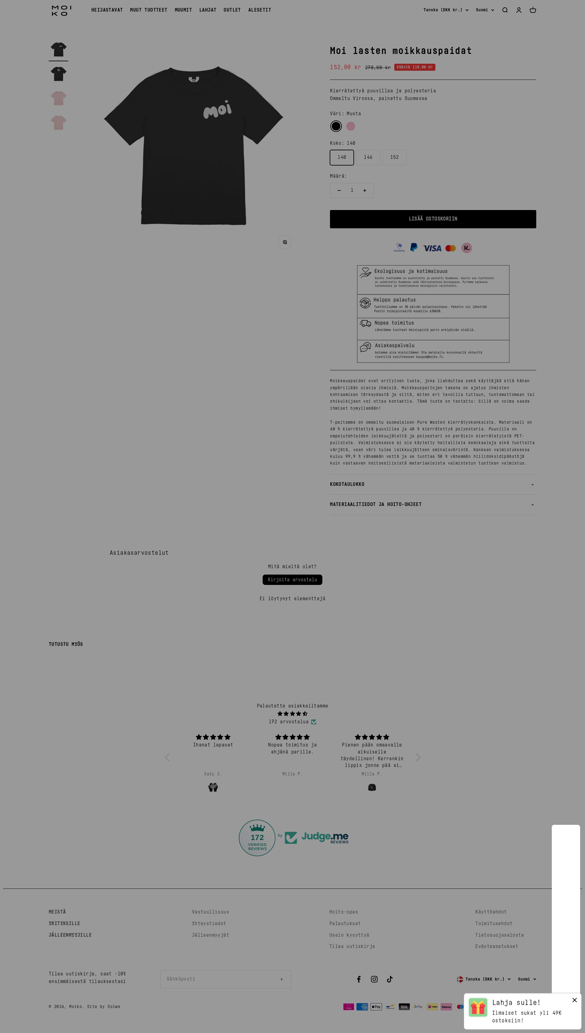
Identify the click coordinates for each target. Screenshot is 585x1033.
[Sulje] (567, 837)
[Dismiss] (575, 1001)
